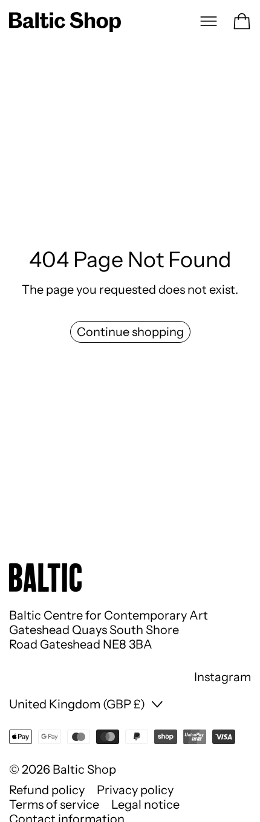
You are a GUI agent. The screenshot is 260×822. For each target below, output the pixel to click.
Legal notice (145, 804)
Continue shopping (130, 332)
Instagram (222, 677)
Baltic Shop (84, 769)
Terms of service (54, 804)
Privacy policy (135, 790)
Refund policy (47, 790)
